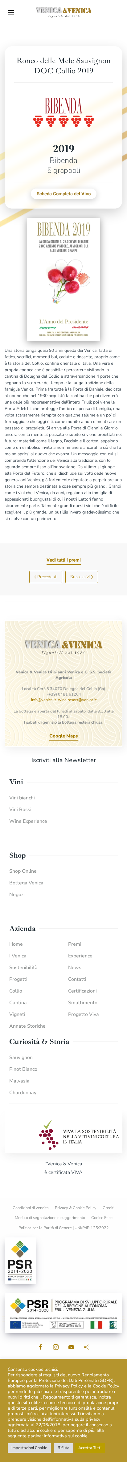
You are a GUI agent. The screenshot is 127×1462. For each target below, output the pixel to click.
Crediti (108, 1208)
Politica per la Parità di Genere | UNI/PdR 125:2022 (63, 1228)
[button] (11, 12)
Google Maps (63, 736)
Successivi (80, 577)
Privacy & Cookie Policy (75, 1208)
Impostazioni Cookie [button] (29, 1448)
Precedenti (47, 577)
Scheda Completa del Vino (64, 193)
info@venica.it (43, 700)
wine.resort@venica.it (77, 700)
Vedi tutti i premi (64, 560)
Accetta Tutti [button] (89, 1448)
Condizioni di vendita (31, 1208)
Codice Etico (102, 1217)
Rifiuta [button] (63, 1448)
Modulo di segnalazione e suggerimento (50, 1217)
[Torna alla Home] (63, 12)
